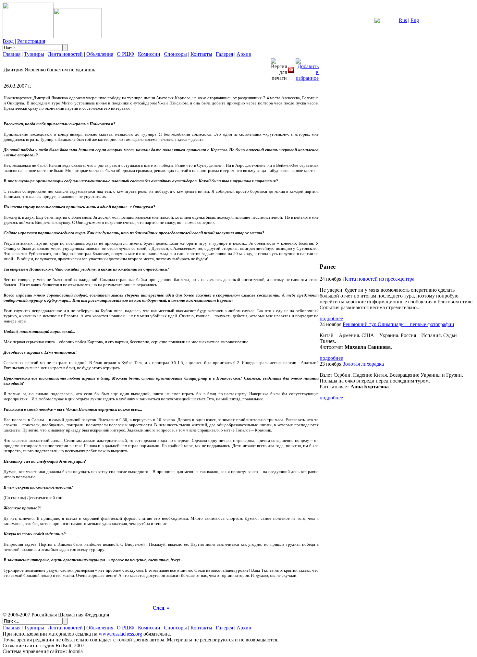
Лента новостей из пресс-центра (378, 279)
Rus (403, 20)
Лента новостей (65, 54)
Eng (414, 20)
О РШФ (125, 54)
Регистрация (31, 41)
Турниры (34, 54)
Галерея (224, 54)
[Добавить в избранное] (307, 68)
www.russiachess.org (120, 634)
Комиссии (149, 54)
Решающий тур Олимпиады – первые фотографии (398, 324)
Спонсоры (175, 54)
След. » (161, 608)
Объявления (99, 54)
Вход (8, 41)
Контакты (201, 54)
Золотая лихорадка (363, 364)
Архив (244, 54)
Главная (11, 54)
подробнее (331, 318)
